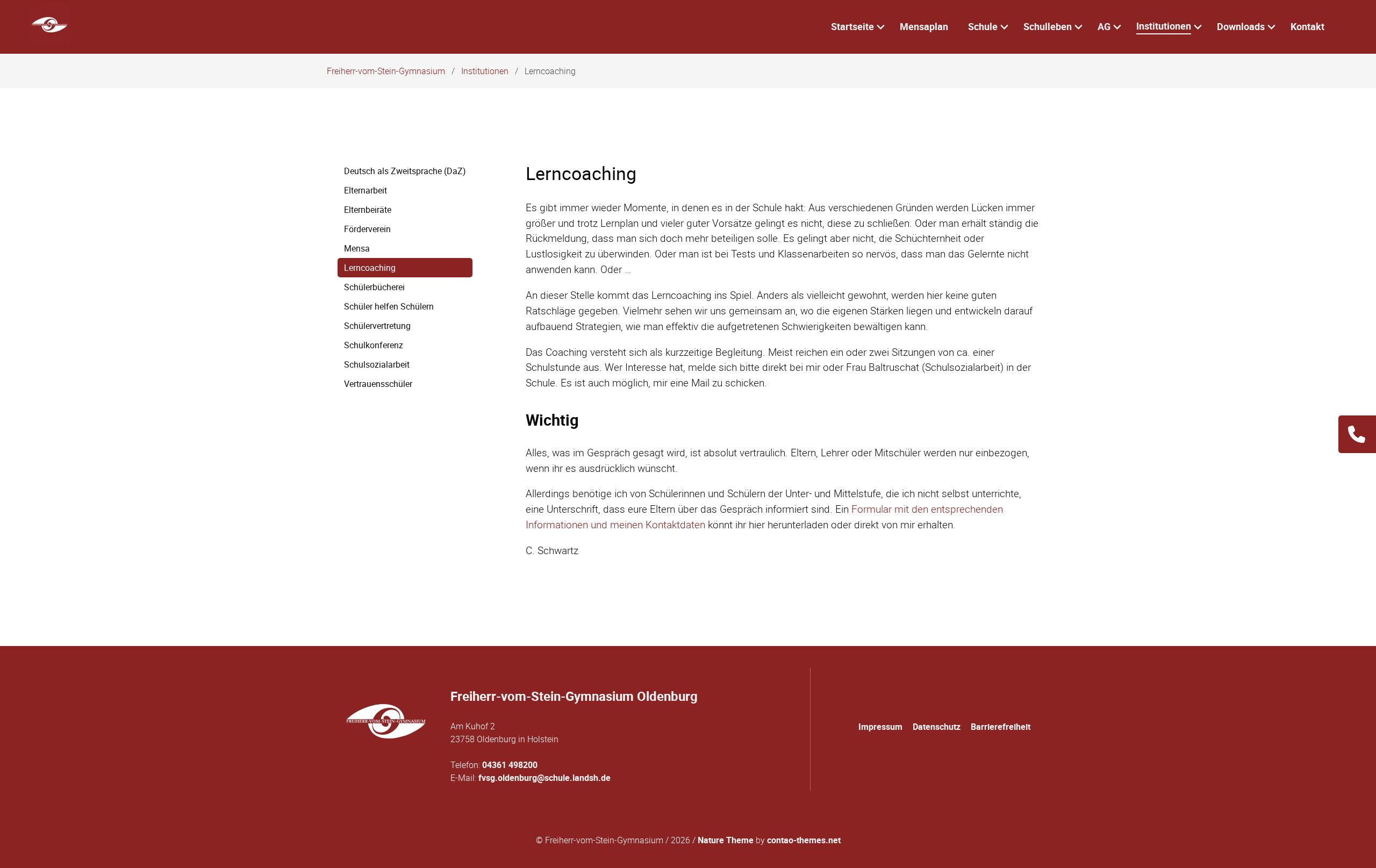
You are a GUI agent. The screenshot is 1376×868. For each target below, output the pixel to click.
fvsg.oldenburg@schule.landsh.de (544, 778)
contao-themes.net (804, 840)
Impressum (880, 727)
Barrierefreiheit (1000, 727)
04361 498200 (510, 765)
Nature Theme (726, 840)
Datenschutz (937, 727)
